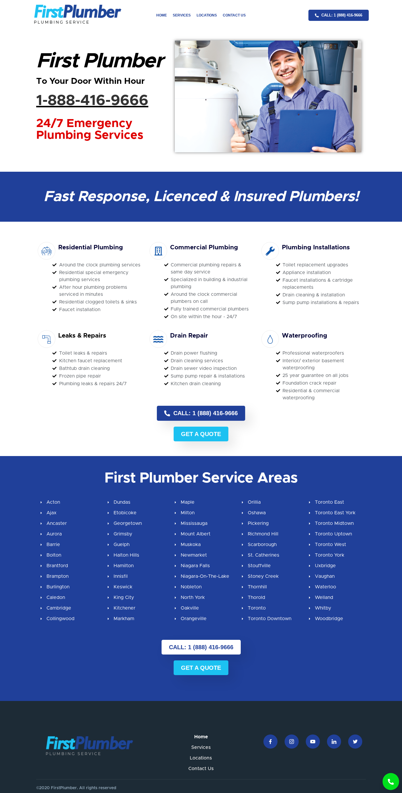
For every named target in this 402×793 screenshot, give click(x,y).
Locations (207, 15)
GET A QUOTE (201, 434)
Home (161, 15)
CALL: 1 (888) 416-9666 (205, 413)
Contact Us (234, 15)
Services (182, 15)
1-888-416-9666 (92, 100)
